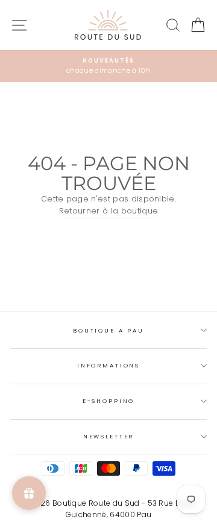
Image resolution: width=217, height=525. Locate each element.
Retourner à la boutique (108, 211)
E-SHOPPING (109, 401)
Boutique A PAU (108, 330)
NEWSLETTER (108, 436)
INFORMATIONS (108, 365)
